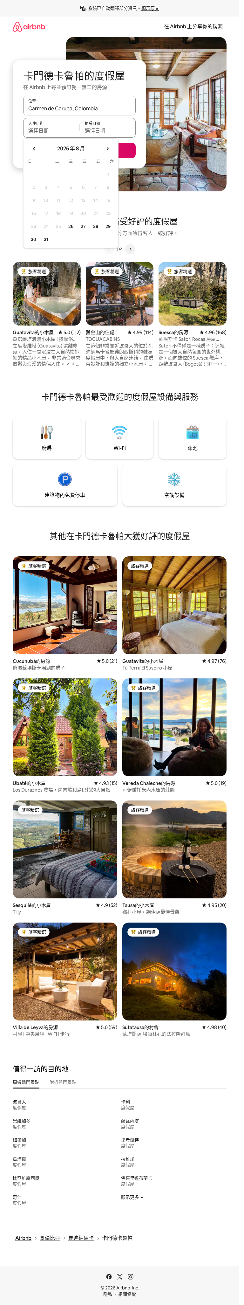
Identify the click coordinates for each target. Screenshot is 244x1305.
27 (83, 226)
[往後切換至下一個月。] (107, 149)
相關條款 (127, 1294)
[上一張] (109, 249)
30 (33, 239)
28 (95, 226)
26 (70, 226)
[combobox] (79, 108)
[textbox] (51, 130)
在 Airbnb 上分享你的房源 (193, 26)
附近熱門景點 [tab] (63, 1082)
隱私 (107, 1294)
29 (108, 226)
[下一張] (130, 249)
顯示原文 (150, 8)
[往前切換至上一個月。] (34, 149)
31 (46, 239)
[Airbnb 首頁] (29, 27)
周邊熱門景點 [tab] (26, 1082)
